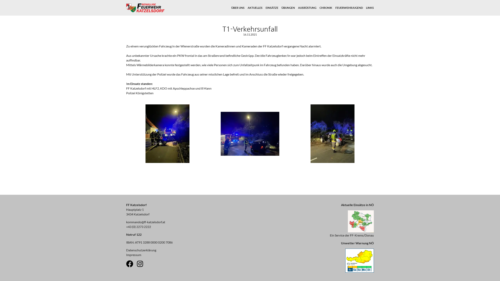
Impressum (133, 255)
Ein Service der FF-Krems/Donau (352, 235)
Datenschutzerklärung (141, 250)
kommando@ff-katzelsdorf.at (145, 222)
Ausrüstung (307, 7)
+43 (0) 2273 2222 (138, 227)
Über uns (238, 7)
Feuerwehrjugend (349, 7)
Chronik (326, 7)
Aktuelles (255, 7)
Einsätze (272, 7)
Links (370, 7)
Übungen (288, 7)
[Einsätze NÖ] (361, 231)
